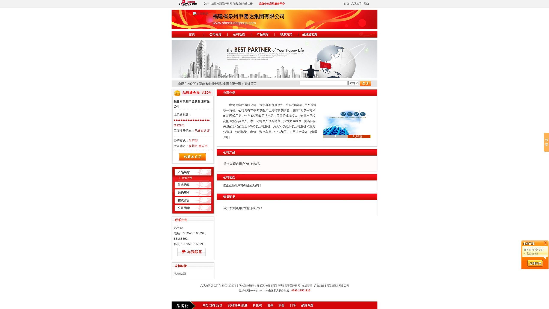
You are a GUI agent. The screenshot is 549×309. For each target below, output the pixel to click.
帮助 (366, 3)
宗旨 (282, 305)
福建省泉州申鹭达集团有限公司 (220, 83)
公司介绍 (216, 34)
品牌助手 (356, 3)
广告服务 (319, 285)
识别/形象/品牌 (237, 305)
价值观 (257, 305)
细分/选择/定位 (212, 305)
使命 (270, 305)
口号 (293, 305)
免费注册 (247, 3)
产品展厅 (263, 34)
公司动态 (239, 34)
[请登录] (237, 3)
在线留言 (184, 200)
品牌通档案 (309, 34)
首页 (346, 3)
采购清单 (184, 192)
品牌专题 (307, 305)
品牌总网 (180, 274)
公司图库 (184, 208)
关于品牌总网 (292, 285)
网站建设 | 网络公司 (337, 285)
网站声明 (277, 285)
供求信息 (184, 184)
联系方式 (286, 34)
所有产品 (187, 177)
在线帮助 (307, 285)
